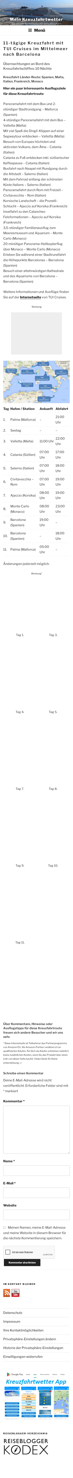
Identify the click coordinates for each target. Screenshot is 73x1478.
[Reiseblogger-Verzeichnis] (26, 1454)
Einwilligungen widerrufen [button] (23, 1357)
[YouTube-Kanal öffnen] (15, 1296)
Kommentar (14, 1101)
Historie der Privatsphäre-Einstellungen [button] (33, 1348)
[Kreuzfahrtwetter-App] (36, 1419)
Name (9, 1161)
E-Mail (9, 1183)
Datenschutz (12, 1313)
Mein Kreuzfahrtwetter (36, 19)
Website (9, 1205)
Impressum (11, 1321)
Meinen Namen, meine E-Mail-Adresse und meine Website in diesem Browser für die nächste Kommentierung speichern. (34, 1232)
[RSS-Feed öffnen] (7, 1296)
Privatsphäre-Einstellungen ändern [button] (29, 1339)
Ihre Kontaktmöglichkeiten (23, 1330)
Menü (39, 30)
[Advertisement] (36, 333)
